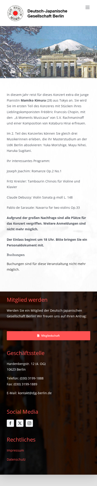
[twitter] (19, 423)
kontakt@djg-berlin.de (35, 393)
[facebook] (10, 423)
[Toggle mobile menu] (87, 7)
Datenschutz (16, 459)
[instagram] (29, 423)
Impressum (15, 450)
